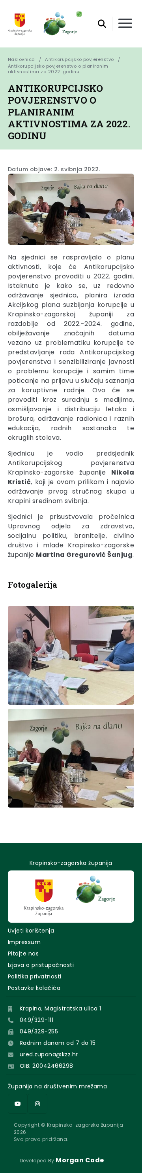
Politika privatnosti (35, 976)
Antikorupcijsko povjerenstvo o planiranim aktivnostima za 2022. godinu (59, 68)
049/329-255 (39, 1031)
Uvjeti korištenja (31, 931)
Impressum (24, 942)
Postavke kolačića (34, 988)
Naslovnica (21, 59)
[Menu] (125, 24)
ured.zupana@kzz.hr (49, 1054)
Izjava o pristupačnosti (41, 965)
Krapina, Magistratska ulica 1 (60, 1008)
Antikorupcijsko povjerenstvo (79, 59)
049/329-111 (36, 1020)
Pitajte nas (23, 953)
